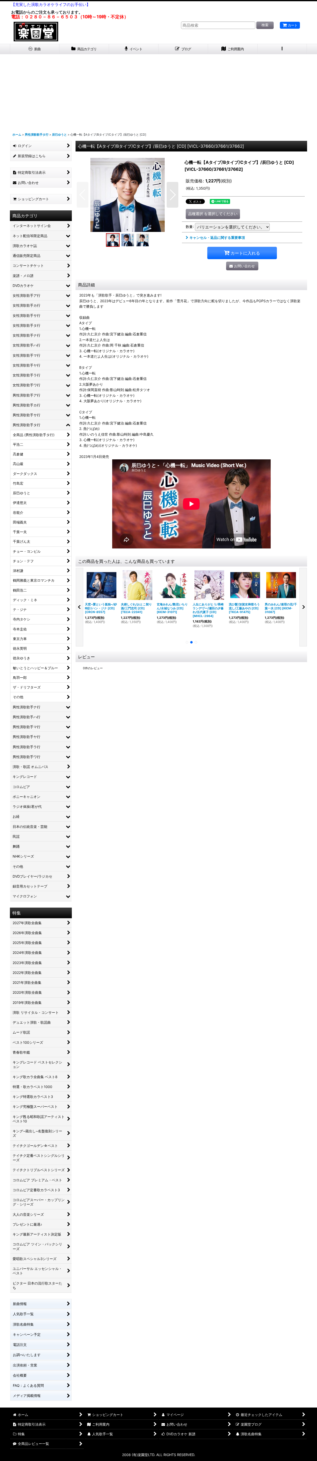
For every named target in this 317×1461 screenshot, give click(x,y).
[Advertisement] (158, 91)
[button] (282, 49)
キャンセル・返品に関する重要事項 (217, 237)
